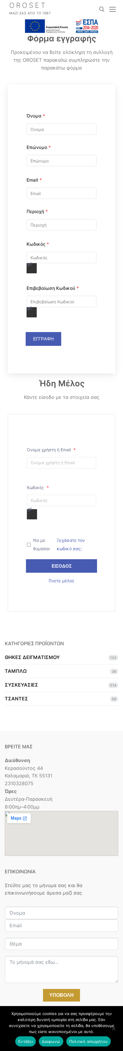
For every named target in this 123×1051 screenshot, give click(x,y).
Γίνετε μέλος (61, 580)
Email (34, 180)
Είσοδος (62, 566)
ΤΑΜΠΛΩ (16, 671)
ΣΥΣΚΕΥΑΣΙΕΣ (21, 685)
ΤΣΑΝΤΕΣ (16, 699)
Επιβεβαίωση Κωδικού (53, 288)
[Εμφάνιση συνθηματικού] (32, 268)
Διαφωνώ (51, 1041)
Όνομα (36, 116)
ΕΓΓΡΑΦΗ (43, 338)
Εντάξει (25, 1041)
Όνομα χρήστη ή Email (51, 449)
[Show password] (29, 264)
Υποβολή (61, 995)
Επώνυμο (39, 147)
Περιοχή (37, 211)
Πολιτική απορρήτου (88, 1041)
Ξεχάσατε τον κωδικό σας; (71, 544)
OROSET (28, 5)
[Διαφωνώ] (113, 1031)
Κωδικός (38, 244)
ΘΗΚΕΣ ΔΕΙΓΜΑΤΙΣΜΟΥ (32, 657)
